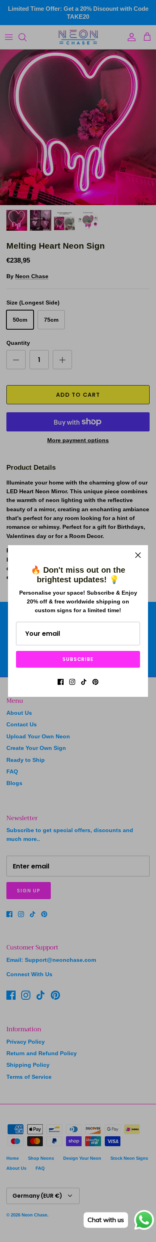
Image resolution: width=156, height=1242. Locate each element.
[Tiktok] (84, 682)
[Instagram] (72, 682)
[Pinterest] (95, 682)
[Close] (138, 555)
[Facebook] (61, 682)
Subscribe (78, 659)
